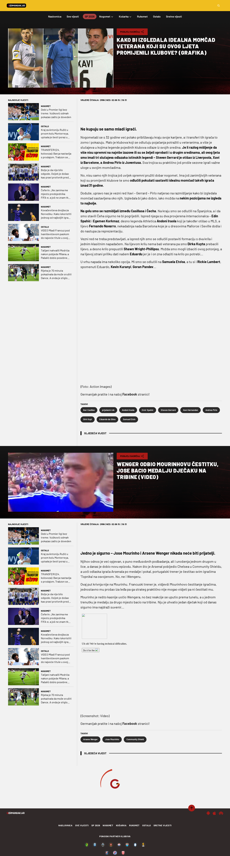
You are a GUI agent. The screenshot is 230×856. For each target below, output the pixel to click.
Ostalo (45, 126)
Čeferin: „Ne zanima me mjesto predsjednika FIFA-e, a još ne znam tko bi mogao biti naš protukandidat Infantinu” (55, 194)
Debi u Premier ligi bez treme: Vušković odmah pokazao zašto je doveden (56, 113)
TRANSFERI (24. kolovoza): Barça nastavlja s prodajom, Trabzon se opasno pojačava (56, 153)
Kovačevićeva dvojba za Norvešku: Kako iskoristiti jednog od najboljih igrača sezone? (56, 214)
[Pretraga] (218, 5)
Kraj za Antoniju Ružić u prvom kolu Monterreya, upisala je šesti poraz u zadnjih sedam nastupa (55, 133)
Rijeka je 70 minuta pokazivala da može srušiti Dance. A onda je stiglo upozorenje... (56, 274)
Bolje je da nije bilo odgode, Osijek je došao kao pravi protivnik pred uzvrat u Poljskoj (55, 173)
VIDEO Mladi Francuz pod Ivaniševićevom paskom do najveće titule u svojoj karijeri (55, 234)
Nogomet (46, 106)
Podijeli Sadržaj (130, 31)
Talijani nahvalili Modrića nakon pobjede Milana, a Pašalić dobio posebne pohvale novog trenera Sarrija (55, 254)
